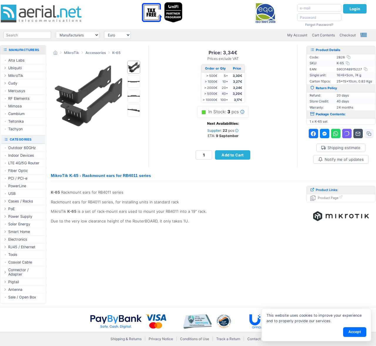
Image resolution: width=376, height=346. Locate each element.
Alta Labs (16, 60)
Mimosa (15, 106)
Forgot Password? (319, 25)
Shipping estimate (344, 148)
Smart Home (19, 231)
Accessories (95, 52)
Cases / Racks (20, 201)
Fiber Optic (18, 170)
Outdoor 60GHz (22, 148)
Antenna (15, 289)
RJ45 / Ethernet (22, 247)
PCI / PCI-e (17, 178)
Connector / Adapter (18, 272)
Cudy (12, 83)
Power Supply (20, 216)
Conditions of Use (194, 339)
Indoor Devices (21, 155)
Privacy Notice (161, 339)
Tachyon (15, 129)
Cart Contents (323, 35)
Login (355, 8)
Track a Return (228, 339)
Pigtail (13, 282)
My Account (297, 35)
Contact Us (256, 339)
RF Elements (19, 98)
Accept (354, 332)
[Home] (55, 53)
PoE (11, 209)
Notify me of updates (344, 159)
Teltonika (16, 121)
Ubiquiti (15, 68)
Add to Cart (232, 155)
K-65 (116, 52)
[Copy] (348, 57)
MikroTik (71, 52)
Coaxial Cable (20, 262)
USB (12, 193)
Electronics (17, 239)
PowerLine (17, 186)
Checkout (348, 35)
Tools (12, 254)
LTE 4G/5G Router (23, 163)
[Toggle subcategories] (5, 68)
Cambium (16, 114)
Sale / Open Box (22, 297)
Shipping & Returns (126, 339)
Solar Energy (19, 224)
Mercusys (16, 91)
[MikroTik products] (341, 216)
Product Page (328, 198)
